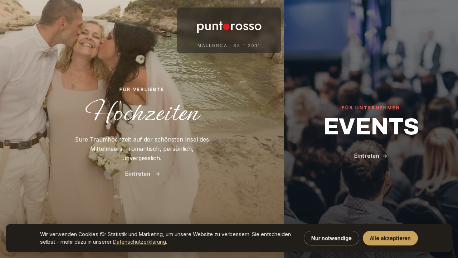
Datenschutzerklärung (139, 242)
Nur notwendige (331, 238)
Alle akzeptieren (390, 238)
